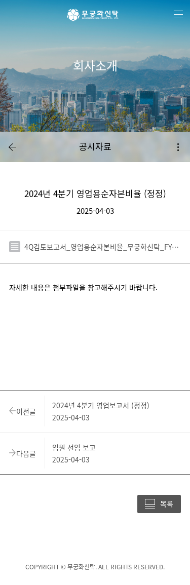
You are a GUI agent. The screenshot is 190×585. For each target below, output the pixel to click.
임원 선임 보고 (74, 447)
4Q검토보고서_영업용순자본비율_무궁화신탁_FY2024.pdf (102, 247)
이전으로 (12, 147)
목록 (166, 503)
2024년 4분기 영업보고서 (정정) (100, 405)
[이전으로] (12, 147)
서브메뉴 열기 (178, 147)
